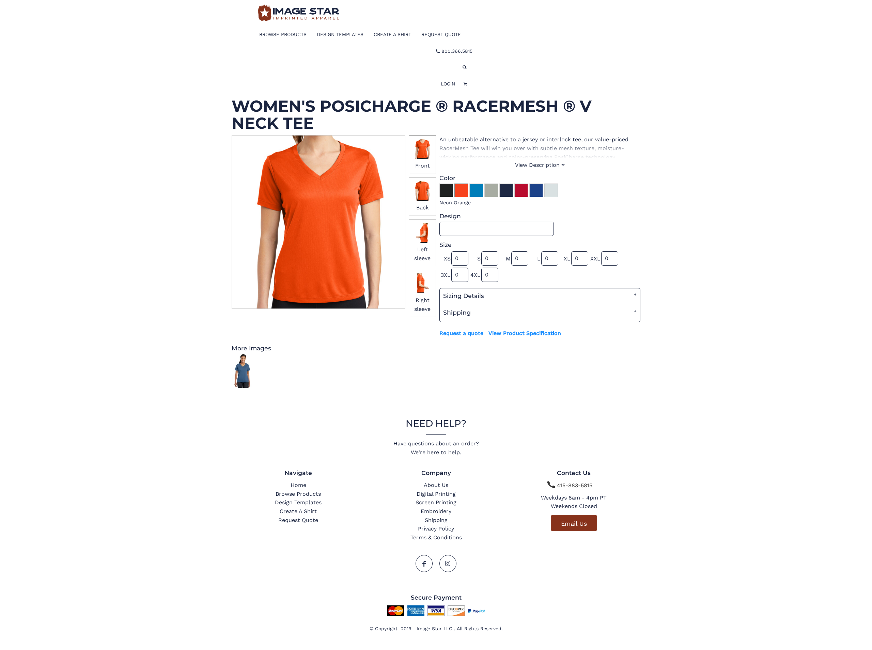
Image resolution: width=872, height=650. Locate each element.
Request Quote (298, 520)
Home (298, 485)
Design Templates (298, 502)
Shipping (436, 520)
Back (422, 207)
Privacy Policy (436, 528)
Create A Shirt (298, 511)
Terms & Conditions (436, 537)
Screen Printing (436, 502)
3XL (446, 275)
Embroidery (436, 511)
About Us (436, 485)
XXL (595, 258)
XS (447, 258)
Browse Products (298, 494)
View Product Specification (524, 333)
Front (422, 165)
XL (567, 258)
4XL (475, 275)
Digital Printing (436, 494)
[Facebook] (424, 563)
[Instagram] (447, 563)
